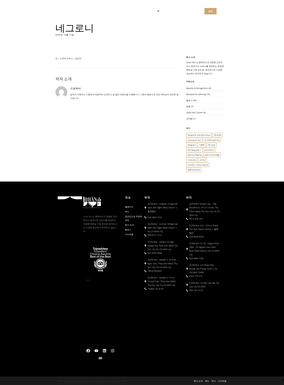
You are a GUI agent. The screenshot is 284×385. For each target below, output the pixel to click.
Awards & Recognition (197, 88)
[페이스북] (88, 350)
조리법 (189, 118)
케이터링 (217, 135)
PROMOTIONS (209, 150)
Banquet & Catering (196, 94)
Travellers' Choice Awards (198, 165)
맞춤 (188, 106)
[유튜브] (96, 350)
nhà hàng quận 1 (194, 150)
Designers (192, 145)
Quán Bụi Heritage (212, 155)
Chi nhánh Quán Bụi (212, 140)
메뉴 (99, 10)
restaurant (192, 160)
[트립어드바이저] (100, 358)
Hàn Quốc (211, 145)
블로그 (189, 100)
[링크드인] (104, 350)
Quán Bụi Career (194, 112)
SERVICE (203, 160)
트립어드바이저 (194, 170)
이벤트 (201, 145)
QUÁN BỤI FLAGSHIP (195, 155)
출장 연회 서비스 (141, 10)
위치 (111, 10)
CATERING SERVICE (194, 140)
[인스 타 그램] (112, 350)
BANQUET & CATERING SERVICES (199, 135)
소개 (123, 10)
